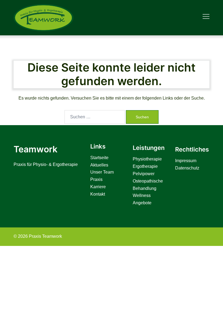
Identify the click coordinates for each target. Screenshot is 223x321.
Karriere (98, 186)
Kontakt (97, 194)
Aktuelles (99, 165)
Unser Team (102, 172)
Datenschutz (187, 168)
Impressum (185, 160)
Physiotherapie (147, 159)
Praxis (96, 179)
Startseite (99, 157)
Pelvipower (143, 173)
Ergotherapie (145, 166)
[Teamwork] (43, 17)
